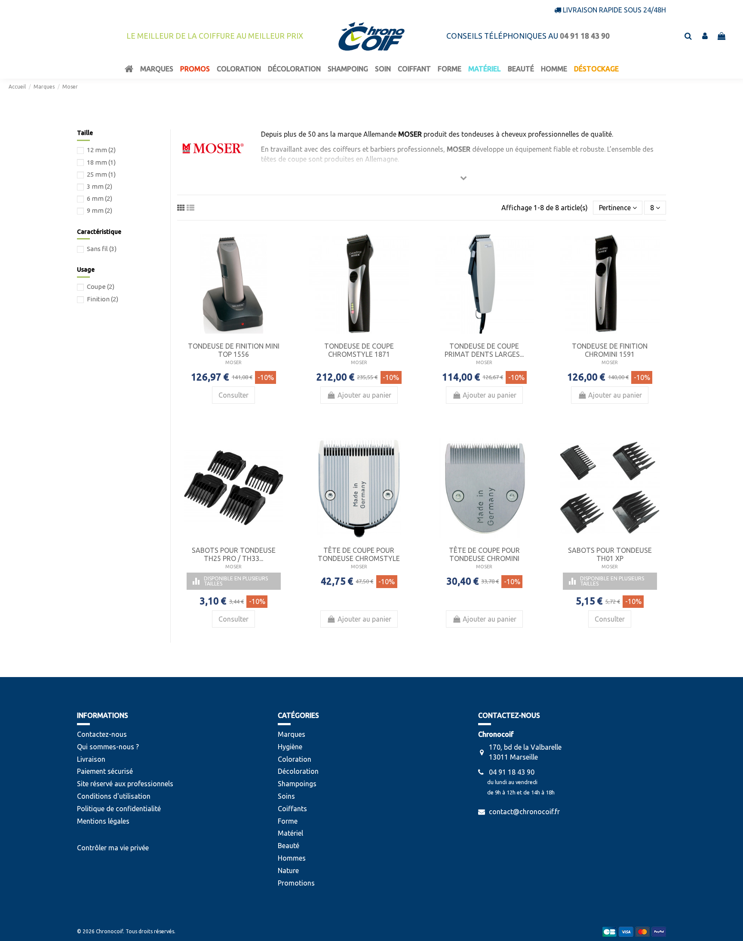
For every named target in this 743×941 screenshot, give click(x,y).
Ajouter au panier (364, 395)
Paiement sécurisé (105, 771)
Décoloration (298, 771)
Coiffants (292, 808)
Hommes (292, 858)
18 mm (101, 162)
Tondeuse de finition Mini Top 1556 (233, 350)
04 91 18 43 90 (511, 772)
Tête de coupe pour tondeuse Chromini (484, 554)
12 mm (101, 149)
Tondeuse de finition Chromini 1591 (610, 350)
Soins (286, 796)
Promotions (296, 883)
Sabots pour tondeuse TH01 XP (610, 554)
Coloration (294, 759)
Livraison (91, 759)
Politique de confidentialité (119, 808)
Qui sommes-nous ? (108, 747)
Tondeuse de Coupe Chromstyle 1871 (359, 350)
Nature (288, 870)
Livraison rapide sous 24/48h (614, 10)
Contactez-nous (102, 734)
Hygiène (290, 747)
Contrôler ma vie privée (113, 848)
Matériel (290, 833)
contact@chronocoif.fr (524, 811)
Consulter (233, 395)
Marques (291, 734)
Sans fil (102, 248)
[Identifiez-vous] (705, 36)
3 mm (99, 186)
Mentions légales (103, 821)
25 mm (101, 174)
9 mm (99, 210)
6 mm (99, 198)
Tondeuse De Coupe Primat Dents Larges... (484, 350)
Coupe (100, 286)
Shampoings (297, 784)
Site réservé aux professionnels (125, 784)
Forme (288, 821)
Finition (102, 299)
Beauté (288, 845)
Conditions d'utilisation (113, 796)
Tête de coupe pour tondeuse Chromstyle (359, 554)
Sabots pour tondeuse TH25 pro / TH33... (234, 554)
